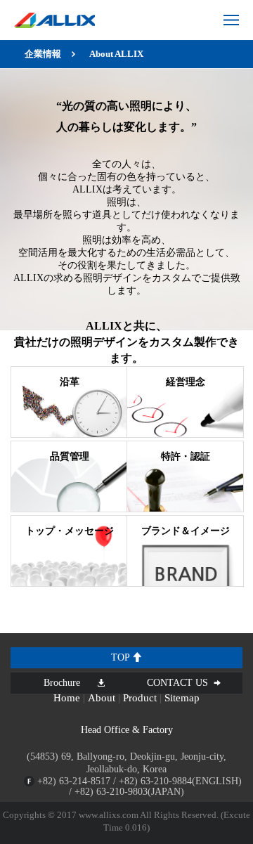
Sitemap (182, 697)
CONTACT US (177, 682)
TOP (121, 657)
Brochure (62, 682)
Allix (54, 20)
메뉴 (231, 20)
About (101, 697)
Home (66, 697)
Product (140, 697)
